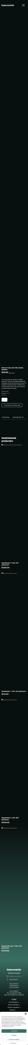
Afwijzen (14, 1035)
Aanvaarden (14, 1031)
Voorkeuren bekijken (14, 1039)
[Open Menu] (23, 5)
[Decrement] (3, 400)
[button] (25, 1014)
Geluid (8, 393)
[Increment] (6, 400)
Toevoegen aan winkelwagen (12, 405)
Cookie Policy (13, 1043)
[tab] (6, 417)
